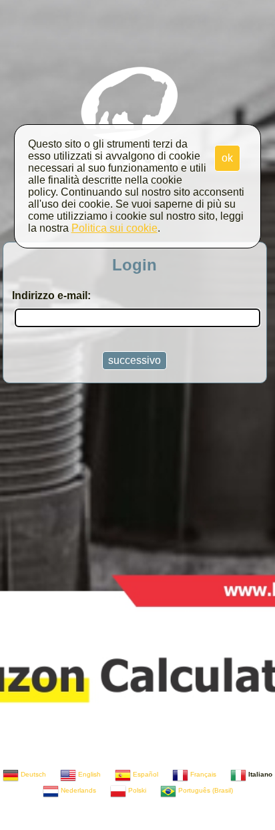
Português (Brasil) (204, 790)
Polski (136, 790)
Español (144, 774)
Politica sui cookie (114, 228)
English (88, 774)
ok (227, 158)
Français (202, 774)
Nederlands (77, 790)
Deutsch (32, 774)
